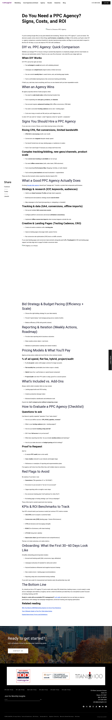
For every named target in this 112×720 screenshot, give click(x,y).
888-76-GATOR (102, 697)
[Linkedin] (90, 706)
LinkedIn (6, 196)
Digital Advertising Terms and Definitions (34, 614)
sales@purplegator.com (100, 702)
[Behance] (102, 706)
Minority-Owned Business (67, 716)
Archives (77, 716)
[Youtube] (99, 706)
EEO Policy (36, 716)
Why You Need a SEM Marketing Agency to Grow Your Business (41, 608)
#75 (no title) (66, 689)
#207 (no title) (32, 689)
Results (49, 3)
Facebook (7, 187)
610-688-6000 (96, 3)
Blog (64, 3)
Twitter (6, 191)
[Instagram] (93, 706)
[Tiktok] (96, 706)
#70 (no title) (9, 689)
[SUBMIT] (40, 699)
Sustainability (44, 716)
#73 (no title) (43, 689)
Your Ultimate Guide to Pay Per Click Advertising (37, 611)
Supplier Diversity (54, 716)
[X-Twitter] (86, 706)
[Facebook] (83, 706)
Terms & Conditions (27, 716)
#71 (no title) (20, 689)
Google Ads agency (33, 185)
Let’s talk (57, 597)
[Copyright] (106, 706)
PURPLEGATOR (8, 716)
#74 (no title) (55, 689)
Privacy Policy (17, 716)
